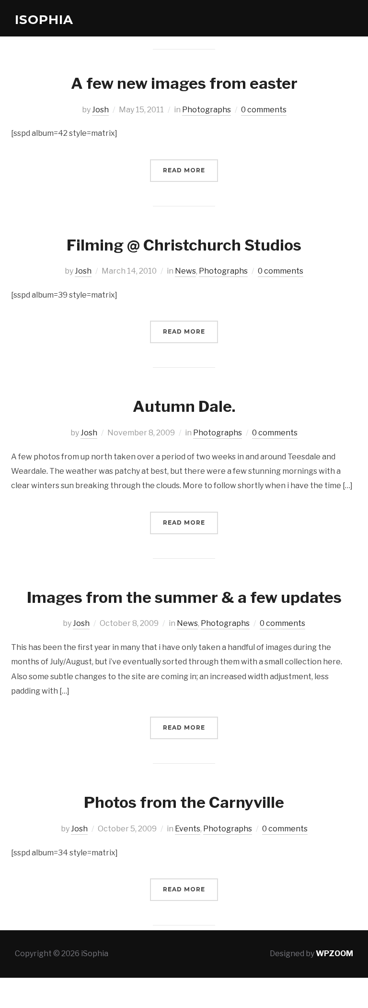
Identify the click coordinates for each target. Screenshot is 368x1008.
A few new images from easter (184, 83)
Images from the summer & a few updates (184, 597)
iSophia (44, 19)
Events (187, 828)
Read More (184, 170)
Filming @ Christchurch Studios (184, 245)
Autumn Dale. (184, 406)
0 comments (264, 109)
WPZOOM (334, 953)
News (185, 271)
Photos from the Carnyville (184, 802)
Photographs (206, 109)
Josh (100, 109)
